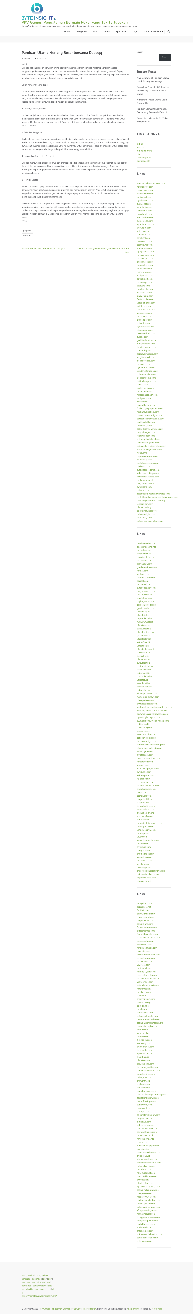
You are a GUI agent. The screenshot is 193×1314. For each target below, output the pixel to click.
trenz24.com (142, 1036)
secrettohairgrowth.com (148, 1098)
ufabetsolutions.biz (146, 649)
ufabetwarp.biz (143, 612)
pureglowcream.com (146, 1091)
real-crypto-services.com (148, 758)
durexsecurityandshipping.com (151, 745)
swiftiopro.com (144, 306)
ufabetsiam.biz (143, 625)
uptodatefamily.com (146, 830)
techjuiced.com (144, 584)
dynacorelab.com (145, 221)
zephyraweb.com (145, 245)
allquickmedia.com (145, 1064)
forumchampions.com (147, 927)
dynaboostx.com (145, 289)
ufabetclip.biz (143, 615)
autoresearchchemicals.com (150, 1234)
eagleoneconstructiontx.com (150, 419)
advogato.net (143, 1006)
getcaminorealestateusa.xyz (150, 521)
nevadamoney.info (145, 1139)
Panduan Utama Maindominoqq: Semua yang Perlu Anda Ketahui (152, 110)
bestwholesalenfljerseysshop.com (152, 714)
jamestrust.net (143, 1033)
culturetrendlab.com (146, 374)
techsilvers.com (144, 796)
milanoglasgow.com (146, 1166)
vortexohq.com (144, 350)
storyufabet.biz (144, 670)
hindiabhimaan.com (146, 1224)
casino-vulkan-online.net (148, 1190)
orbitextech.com (144, 391)
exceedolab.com (144, 320)
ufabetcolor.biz (144, 639)
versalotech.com (144, 313)
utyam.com (142, 837)
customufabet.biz (145, 666)
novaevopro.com (145, 258)
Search (140, 52)
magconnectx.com (145, 483)
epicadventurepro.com (147, 354)
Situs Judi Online (152, 31)
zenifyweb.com (144, 398)
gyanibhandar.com (145, 608)
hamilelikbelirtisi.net (146, 310)
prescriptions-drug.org (147, 975)
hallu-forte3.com (144, 1169)
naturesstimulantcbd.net (148, 874)
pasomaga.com (144, 867)
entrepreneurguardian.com (149, 449)
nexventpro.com (144, 272)
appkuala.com (143, 1084)
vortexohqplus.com (146, 303)
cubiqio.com (142, 337)
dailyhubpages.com (146, 432)
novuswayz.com (144, 282)
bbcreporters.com (145, 700)
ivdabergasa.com (145, 751)
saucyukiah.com (144, 903)
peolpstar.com (143, 951)
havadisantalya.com (146, 557)
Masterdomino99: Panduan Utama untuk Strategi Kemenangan (153, 79)
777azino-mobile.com (146, 734)
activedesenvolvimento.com (150, 429)
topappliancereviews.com (148, 1217)
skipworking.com (144, 1040)
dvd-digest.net (143, 1149)
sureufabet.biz (143, 663)
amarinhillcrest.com (146, 999)
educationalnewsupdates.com (151, 183)
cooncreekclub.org (145, 917)
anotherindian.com (145, 854)
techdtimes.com (144, 560)
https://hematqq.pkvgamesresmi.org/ (39, 1296)
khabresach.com (144, 1227)
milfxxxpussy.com (145, 826)
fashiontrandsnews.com (148, 697)
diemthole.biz (143, 1057)
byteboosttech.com (146, 588)
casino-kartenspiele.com (148, 1019)
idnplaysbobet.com (146, 436)
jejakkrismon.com (145, 1053)
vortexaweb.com (144, 248)
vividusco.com (143, 231)
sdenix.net (142, 996)
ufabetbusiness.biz (145, 632)
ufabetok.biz (142, 680)
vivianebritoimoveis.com (148, 985)
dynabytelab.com (145, 200)
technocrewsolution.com (148, 978)
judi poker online (144, 151)
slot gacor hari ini (43, 1289)
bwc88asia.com (144, 772)
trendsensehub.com (146, 378)
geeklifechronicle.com (147, 340)
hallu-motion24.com (146, 1173)
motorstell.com (144, 968)
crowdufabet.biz (144, 687)
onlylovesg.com (144, 425)
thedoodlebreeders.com (148, 786)
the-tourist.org (143, 1002)
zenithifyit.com (143, 238)
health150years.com (146, 972)
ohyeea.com (142, 843)
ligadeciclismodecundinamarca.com (153, 494)
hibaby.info (142, 453)
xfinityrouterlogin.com (147, 1210)
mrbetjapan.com (144, 1077)
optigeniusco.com (145, 252)
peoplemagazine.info (146, 547)
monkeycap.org (144, 992)
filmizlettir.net (143, 910)
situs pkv (41, 1282)
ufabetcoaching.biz (145, 507)
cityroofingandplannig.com (149, 748)
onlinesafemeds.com (146, 605)
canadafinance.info (145, 1135)
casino (106, 31)
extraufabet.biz (144, 642)
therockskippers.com (147, 1176)
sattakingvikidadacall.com (148, 439)
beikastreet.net (144, 907)
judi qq (140, 144)
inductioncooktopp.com (148, 473)
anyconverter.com (145, 1047)
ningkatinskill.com (145, 799)
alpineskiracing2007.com (148, 1186)
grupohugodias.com (146, 789)
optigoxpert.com (145, 279)
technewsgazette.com (147, 1067)
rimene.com (142, 1142)
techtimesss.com (145, 961)
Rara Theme (133, 1309)
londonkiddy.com (145, 504)
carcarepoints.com (145, 782)
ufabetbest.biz (143, 659)
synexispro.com (144, 487)
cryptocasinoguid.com (147, 704)
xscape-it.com (143, 731)
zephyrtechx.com (145, 275)
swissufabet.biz (144, 629)
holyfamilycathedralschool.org (151, 500)
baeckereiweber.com (146, 543)
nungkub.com (143, 850)
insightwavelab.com (146, 357)
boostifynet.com (144, 269)
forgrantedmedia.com (147, 948)
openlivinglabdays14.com (148, 717)
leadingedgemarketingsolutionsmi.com (155, 707)
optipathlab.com (144, 197)
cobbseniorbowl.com (146, 738)
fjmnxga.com (143, 1111)
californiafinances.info (147, 1132)
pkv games (82, 31)
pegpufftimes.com (145, 920)
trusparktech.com (145, 262)
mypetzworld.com (145, 762)
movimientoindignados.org (149, 823)
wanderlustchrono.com (147, 371)
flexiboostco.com (145, 187)
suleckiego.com (144, 1241)
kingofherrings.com (146, 1074)
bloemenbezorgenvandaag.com (151, 1094)
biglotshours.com (145, 598)
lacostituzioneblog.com (148, 840)
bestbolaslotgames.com (148, 443)
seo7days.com (143, 1088)
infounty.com (143, 765)
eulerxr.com (142, 385)
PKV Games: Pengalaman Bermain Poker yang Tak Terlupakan (75, 22)
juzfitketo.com (143, 864)
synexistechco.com (146, 224)
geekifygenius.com (145, 388)
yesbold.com (143, 574)
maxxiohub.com (144, 241)
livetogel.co (142, 402)
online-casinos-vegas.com (149, 1207)
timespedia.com (144, 1050)
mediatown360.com (146, 1197)
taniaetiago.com (144, 861)
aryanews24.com (144, 728)
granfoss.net (143, 1180)
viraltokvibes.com (145, 982)
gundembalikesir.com (147, 567)
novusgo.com (143, 364)
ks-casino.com (143, 779)
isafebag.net (142, 1009)
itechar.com (142, 571)
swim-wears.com (144, 944)
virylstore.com (143, 965)
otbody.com (142, 1030)
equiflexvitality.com (146, 422)
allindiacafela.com (145, 1183)
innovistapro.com (145, 296)
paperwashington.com (147, 456)
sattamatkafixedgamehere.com (151, 446)
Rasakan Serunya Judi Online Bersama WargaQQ (44, 249)
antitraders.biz (143, 724)
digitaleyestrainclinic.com (148, 1200)
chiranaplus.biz (143, 1156)
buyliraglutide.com (145, 601)
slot (95, 31)
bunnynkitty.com (145, 1105)
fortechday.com (144, 518)
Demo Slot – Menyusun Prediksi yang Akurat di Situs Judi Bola (103, 250)
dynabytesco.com (145, 327)
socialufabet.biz (144, 653)
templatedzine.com (146, 806)
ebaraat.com (142, 581)
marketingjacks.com (146, 1214)
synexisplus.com (144, 207)
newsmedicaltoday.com (148, 477)
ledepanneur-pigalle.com (148, 1146)
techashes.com (144, 550)
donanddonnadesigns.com (149, 415)
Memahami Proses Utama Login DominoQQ (152, 101)
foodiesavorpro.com (146, 347)
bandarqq (26, 1279)
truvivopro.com (144, 228)
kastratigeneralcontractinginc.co (152, 710)
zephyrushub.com (145, 194)
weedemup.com (144, 460)
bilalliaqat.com (143, 466)
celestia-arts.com (145, 924)
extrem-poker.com (145, 775)
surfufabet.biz (143, 656)
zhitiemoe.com (144, 847)
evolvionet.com (144, 204)
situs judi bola (42, 1275)
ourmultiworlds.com (146, 914)
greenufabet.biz (144, 635)
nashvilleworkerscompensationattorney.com (157, 497)
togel (135, 31)
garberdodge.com (145, 941)
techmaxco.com (144, 316)
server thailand (39, 1286)
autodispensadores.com (148, 470)
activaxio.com (143, 323)
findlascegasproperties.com (150, 408)
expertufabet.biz (144, 618)
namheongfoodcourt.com (149, 1163)
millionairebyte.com (146, 514)
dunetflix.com (143, 820)
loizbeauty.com (144, 1043)
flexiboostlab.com (145, 299)
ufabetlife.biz (142, 646)
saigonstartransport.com (148, 1115)
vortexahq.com (144, 234)
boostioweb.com (145, 190)
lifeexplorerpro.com (146, 361)
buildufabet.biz (143, 690)
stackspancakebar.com (147, 1159)
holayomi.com (143, 490)
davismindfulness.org (147, 511)
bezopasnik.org (144, 1108)
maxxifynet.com (144, 214)
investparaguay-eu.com (148, 768)
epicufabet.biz (143, 673)
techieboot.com (144, 564)
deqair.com (142, 792)
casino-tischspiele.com (147, 1026)
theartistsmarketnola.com (149, 1152)
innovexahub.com (145, 217)
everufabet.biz (143, 683)
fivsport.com (143, 803)
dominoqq (37, 1279)
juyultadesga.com (145, 755)
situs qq (140, 147)
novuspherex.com (145, 255)
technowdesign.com (146, 741)
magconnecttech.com (147, 395)
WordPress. (157, 1309)
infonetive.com (144, 1122)
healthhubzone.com (146, 577)
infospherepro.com (146, 344)
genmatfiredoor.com (146, 405)
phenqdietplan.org (145, 813)
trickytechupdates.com (147, 1221)
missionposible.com (146, 1204)
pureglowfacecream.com (148, 1071)
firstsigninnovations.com (148, 938)
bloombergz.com (145, 1013)
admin (27, 58)
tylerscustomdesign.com (148, 955)
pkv (138, 154)
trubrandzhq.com (145, 265)
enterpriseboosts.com (147, 1016)
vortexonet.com (144, 211)
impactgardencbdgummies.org (151, 871)
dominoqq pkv (143, 161)
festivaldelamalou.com (147, 934)
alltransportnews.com (147, 693)
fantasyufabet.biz (145, 622)
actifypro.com (143, 286)
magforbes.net (144, 989)
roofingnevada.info (145, 480)
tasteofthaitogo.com (146, 1101)
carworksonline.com (146, 958)
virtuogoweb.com (145, 595)
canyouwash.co (144, 554)
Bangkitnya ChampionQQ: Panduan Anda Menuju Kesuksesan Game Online (153, 90)
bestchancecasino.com (147, 463)
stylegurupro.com (145, 330)
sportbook (121, 31)
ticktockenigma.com (146, 381)
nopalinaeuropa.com (146, 878)
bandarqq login (144, 157)
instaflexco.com (144, 292)
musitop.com (143, 833)
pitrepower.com (144, 1193)
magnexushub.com (146, 591)
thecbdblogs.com (145, 1231)
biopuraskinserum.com (147, 1129)
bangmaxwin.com (145, 1118)
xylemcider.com (144, 857)
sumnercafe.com (145, 816)
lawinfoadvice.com (145, 809)
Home (67, 31)
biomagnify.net (144, 881)
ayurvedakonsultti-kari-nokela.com (153, 721)
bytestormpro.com (146, 367)
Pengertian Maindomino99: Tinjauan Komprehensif (153, 119)
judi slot (30, 1275)
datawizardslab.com (146, 333)
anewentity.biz (143, 1081)
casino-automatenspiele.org (150, 1023)
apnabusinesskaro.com (147, 1238)
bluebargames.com (146, 931)
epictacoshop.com (145, 1125)
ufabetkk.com (143, 1060)
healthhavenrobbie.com (148, 412)
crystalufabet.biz (144, 676)
